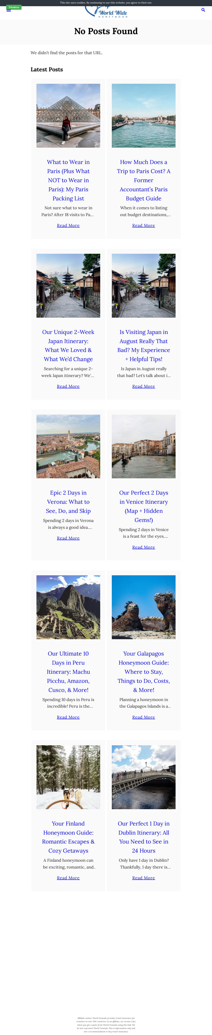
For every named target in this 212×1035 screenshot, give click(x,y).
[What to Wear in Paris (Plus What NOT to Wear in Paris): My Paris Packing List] (68, 116)
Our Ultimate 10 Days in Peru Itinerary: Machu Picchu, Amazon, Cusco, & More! (68, 671)
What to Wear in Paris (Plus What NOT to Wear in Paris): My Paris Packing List (68, 180)
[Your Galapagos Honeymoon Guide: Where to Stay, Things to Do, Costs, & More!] (144, 607)
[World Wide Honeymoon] (106, 9)
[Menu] (8, 10)
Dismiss (14, 7)
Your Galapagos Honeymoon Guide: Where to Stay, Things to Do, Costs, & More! (144, 671)
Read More (68, 226)
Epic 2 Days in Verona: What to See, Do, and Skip (68, 501)
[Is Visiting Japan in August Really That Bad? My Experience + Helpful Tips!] (144, 286)
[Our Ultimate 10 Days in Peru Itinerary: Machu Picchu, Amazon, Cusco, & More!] (68, 607)
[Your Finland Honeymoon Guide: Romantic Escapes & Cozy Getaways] (68, 777)
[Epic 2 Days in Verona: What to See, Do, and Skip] (68, 447)
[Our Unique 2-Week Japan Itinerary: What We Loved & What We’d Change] (68, 286)
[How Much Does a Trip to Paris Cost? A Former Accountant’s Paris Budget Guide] (144, 116)
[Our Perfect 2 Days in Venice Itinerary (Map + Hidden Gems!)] (144, 447)
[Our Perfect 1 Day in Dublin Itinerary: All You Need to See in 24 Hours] (144, 777)
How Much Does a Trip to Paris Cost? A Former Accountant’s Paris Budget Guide (143, 180)
